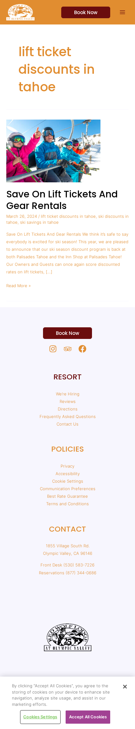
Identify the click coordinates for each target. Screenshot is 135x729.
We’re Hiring (67, 393)
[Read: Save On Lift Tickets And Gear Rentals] (53, 150)
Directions (68, 408)
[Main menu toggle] (122, 12)
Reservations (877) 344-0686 (67, 572)
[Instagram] (53, 349)
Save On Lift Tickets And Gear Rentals (62, 199)
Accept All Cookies (88, 716)
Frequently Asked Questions (68, 416)
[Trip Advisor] (67, 349)
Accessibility (68, 473)
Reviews (68, 401)
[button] (82, 12)
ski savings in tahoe (39, 222)
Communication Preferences (67, 488)
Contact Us (67, 423)
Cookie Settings (67, 481)
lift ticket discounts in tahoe (68, 216)
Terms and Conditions (67, 503)
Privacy (67, 466)
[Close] (125, 687)
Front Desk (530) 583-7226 (67, 564)
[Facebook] (82, 349)
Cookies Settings (40, 716)
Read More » (18, 285)
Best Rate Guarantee (67, 496)
